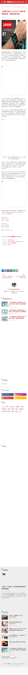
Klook (9, 244)
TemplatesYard (14, 663)
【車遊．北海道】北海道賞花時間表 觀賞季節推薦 (14, 588)
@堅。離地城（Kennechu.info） (16, 241)
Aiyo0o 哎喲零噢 (11, 236)
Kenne (4, 17)
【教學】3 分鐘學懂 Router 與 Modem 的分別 (16, 616)
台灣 (7, 406)
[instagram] (20, 394)
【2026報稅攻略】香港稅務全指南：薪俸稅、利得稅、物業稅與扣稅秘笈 (17, 317)
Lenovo (7, 220)
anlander (7, 227)
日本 (3, 406)
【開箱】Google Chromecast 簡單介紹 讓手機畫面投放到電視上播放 (17, 629)
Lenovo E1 (4, 98)
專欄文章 (21, 409)
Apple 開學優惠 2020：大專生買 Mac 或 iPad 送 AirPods (17, 636)
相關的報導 (12, 178)
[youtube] (8, 398)
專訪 (17, 409)
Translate (13, 658)
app (20, 411)
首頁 (2, 7)
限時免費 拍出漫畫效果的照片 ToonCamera (15, 622)
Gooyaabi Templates (14, 665)
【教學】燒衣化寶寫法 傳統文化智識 (17, 642)
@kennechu (11, 240)
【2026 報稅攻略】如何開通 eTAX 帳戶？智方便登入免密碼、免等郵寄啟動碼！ (17, 304)
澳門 (13, 411)
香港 (9, 409)
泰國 (13, 409)
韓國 (16, 411)
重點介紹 (4, 409)
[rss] (20, 398)
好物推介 (17, 406)
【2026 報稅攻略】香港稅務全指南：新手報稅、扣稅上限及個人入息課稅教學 (17, 310)
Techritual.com (8, 230)
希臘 (22, 406)
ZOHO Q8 (18, 165)
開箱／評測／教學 (6, 411)
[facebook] (8, 394)
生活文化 (12, 406)
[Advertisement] (14, 257)
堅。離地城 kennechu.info (14, 2)
